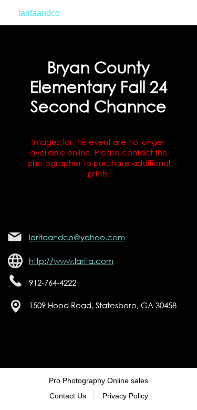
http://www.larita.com (71, 261)
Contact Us (67, 396)
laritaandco (39, 12)
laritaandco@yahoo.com (77, 237)
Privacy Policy (125, 396)
